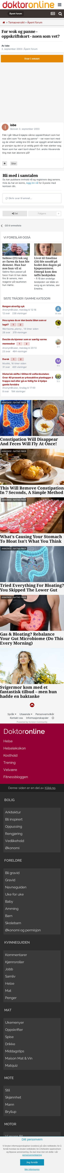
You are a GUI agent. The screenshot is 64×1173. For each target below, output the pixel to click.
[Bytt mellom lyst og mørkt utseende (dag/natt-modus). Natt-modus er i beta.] (53, 717)
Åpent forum (30, 49)
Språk (11, 714)
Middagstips (14, 1051)
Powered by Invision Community (32, 722)
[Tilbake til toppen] (32, 705)
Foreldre (13, 860)
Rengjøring (13, 834)
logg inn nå (32, 183)
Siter (13, 163)
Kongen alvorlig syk (13, 306)
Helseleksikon (14, 748)
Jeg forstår (32, 1162)
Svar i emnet (32, 58)
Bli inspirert (14, 819)
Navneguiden (15, 887)
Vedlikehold (14, 841)
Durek (6, 359)
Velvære (10, 770)
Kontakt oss (16, 717)
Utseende (25, 714)
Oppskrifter (14, 1030)
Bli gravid (12, 873)
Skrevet (24, 128)
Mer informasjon (32, 1169)
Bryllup (10, 1112)
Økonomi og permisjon (23, 930)
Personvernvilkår (44, 714)
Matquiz (11, 1065)
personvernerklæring (32, 1155)
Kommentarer (16, 955)
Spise (9, 1037)
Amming (11, 909)
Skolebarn (13, 923)
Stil (7, 1090)
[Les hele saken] (16, 250)
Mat (8, 991)
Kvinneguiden (17, 942)
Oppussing (13, 826)
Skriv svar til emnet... (20, 198)
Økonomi (12, 848)
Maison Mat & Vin (18, 1058)
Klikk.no (50, 788)
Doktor (24, 731)
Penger (11, 998)
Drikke (10, 1044)
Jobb (9, 969)
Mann (9, 1104)
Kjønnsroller (14, 962)
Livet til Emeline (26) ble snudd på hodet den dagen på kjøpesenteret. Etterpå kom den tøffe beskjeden (47, 267)
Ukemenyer (14, 1022)
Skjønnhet (13, 1097)
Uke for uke (14, 894)
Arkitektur (13, 812)
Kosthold (10, 755)
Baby (9, 901)
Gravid (10, 880)
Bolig (9, 800)
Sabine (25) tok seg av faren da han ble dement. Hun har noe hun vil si (15, 263)
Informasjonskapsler (37, 717)
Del (16, 213)
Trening (9, 763)
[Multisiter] (4, 163)
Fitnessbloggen (15, 777)
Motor (10, 1124)
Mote (9, 1078)
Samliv (10, 976)
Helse (8, 741)
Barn (8, 916)
